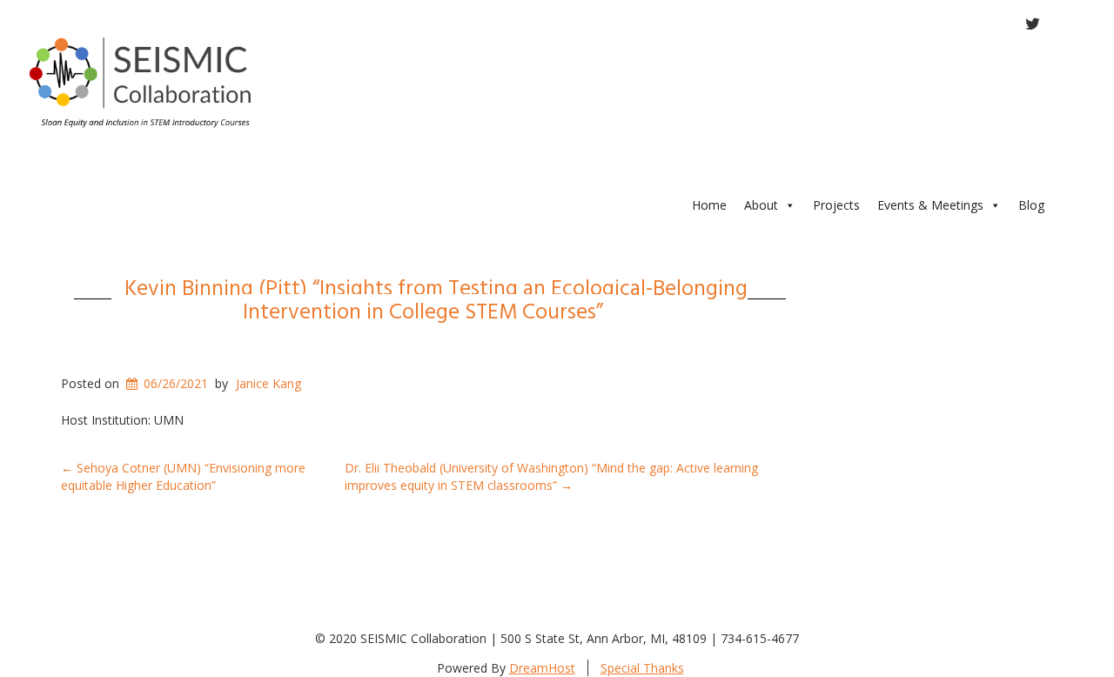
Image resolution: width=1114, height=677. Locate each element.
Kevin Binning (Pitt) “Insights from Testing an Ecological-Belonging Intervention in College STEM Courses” (436, 299)
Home (709, 205)
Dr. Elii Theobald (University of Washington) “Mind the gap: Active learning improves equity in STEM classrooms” (551, 476)
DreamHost (542, 668)
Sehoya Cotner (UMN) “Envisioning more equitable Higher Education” (183, 476)
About (761, 205)
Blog (1031, 205)
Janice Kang (268, 383)
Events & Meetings (930, 205)
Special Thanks (642, 668)
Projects (836, 205)
